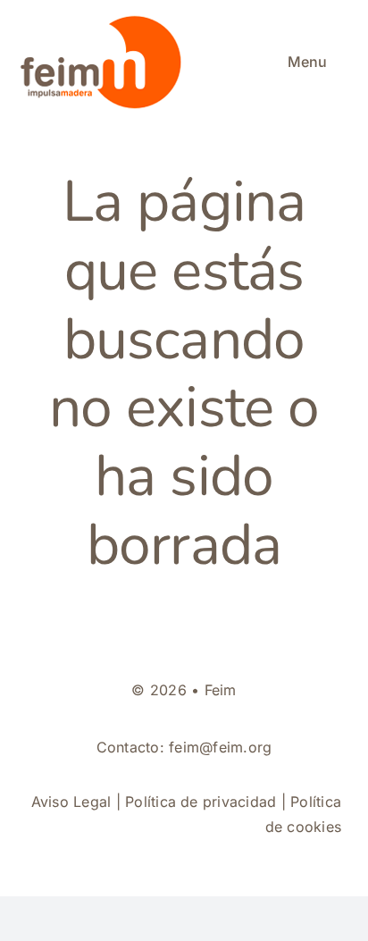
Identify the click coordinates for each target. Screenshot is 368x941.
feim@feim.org (220, 747)
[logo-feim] (104, 20)
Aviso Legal (71, 802)
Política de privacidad (200, 802)
